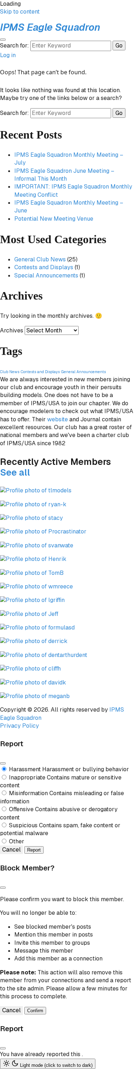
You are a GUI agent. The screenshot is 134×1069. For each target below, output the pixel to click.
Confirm (35, 1010)
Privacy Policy (19, 725)
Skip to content (20, 11)
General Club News (40, 259)
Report (34, 850)
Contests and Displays (43, 267)
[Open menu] (3, 40)
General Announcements (83, 371)
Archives (11, 330)
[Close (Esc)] (3, 763)
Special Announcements (46, 275)
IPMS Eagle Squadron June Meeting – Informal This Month (64, 174)
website (57, 419)
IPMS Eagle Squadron (50, 27)
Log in (8, 55)
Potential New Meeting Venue (53, 218)
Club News (9, 371)
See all (15, 472)
